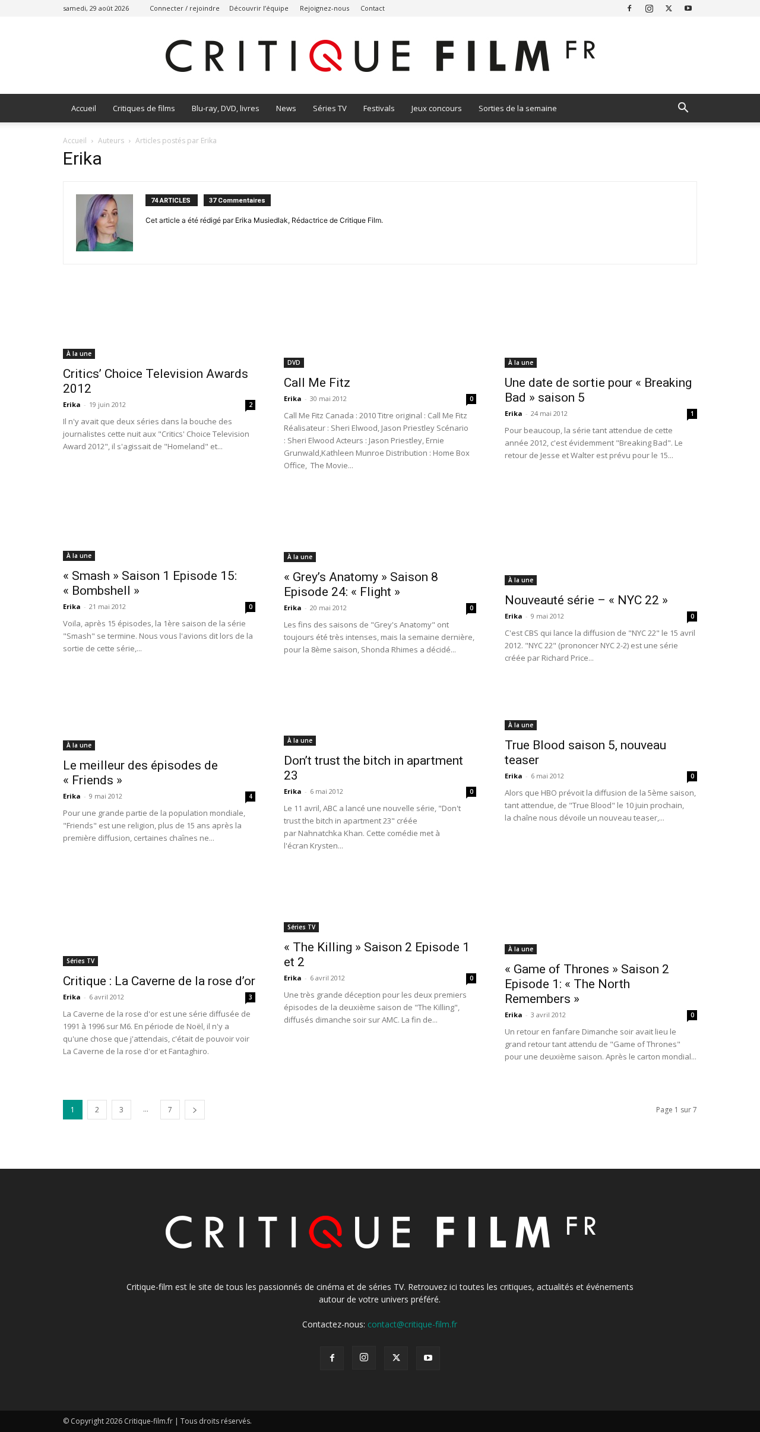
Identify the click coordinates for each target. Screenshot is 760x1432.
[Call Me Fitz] (380, 330)
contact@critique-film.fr (412, 1324)
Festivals (379, 108)
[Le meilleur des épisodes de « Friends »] (159, 716)
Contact (372, 8)
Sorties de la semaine (518, 108)
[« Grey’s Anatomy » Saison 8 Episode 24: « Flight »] (380, 526)
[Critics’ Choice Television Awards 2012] (159, 326)
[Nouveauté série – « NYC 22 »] (601, 538)
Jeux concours (436, 108)
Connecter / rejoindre (185, 8)
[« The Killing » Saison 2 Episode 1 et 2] (380, 901)
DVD (293, 362)
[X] (668, 8)
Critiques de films (144, 108)
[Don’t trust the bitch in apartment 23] (380, 714)
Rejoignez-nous (324, 8)
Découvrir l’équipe (259, 8)
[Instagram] (649, 8)
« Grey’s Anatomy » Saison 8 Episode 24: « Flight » (361, 584)
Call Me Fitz (317, 383)
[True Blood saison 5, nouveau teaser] (601, 706)
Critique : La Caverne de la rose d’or (159, 981)
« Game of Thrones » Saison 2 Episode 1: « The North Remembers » (587, 984)
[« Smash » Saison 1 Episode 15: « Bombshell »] (159, 526)
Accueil (83, 108)
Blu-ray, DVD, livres (225, 108)
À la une (78, 353)
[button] (683, 109)
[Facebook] (629, 8)
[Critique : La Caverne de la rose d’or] (159, 918)
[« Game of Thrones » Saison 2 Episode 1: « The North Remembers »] (601, 912)
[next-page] (195, 1109)
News (286, 108)
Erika (72, 404)
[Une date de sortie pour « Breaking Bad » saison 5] (601, 330)
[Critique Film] (380, 56)
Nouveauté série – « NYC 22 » (586, 600)
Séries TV (330, 108)
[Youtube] (688, 8)
